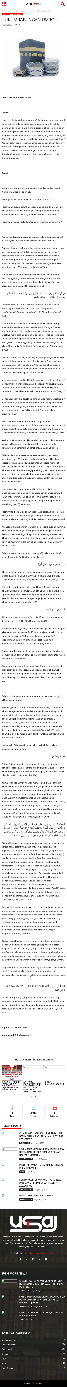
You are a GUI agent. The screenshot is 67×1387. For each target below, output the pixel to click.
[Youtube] (46, 1259)
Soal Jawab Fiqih (26, 1189)
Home (4, 11)
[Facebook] (5, 32)
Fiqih (10, 11)
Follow (33, 1107)
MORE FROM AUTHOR (43, 1059)
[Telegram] (26, 32)
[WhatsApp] (12, 32)
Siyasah (5, 1354)
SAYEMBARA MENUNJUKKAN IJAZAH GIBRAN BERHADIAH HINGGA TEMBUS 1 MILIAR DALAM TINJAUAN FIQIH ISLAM (32, 1087)
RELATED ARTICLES (22, 1059)
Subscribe (54, 1107)
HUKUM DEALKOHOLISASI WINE (54, 1083)
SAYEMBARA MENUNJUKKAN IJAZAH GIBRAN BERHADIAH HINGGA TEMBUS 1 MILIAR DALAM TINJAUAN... (42, 1151)
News (22, 1171)
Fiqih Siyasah (8, 1368)
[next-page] (35, 1096)
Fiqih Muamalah (21, 11)
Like (12, 1107)
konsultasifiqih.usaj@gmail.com (39, 1253)
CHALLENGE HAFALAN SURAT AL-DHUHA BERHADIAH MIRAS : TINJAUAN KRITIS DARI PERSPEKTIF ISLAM (11, 1086)
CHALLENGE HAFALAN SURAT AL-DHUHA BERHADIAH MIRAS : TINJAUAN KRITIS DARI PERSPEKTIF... (41, 1136)
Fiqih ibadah (24, 1143)
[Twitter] (19, 32)
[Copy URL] (33, 32)
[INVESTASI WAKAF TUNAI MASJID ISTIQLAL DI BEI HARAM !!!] (9, 1169)
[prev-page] (31, 1096)
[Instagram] (27, 1259)
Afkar (4, 1363)
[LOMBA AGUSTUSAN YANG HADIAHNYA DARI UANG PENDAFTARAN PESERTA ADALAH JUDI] (9, 1184)
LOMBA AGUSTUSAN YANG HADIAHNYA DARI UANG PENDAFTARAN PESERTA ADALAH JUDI (40, 1182)
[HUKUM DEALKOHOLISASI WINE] (55, 1072)
